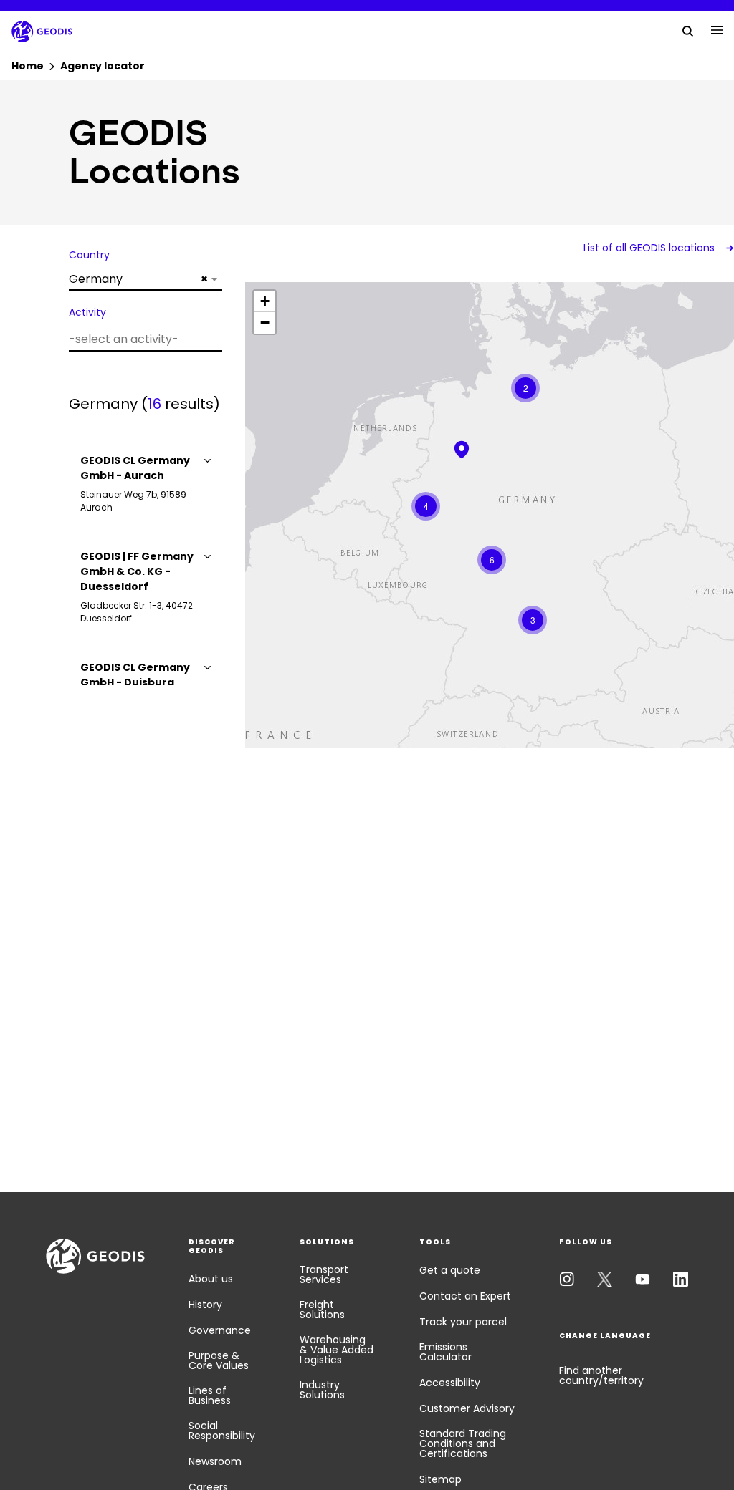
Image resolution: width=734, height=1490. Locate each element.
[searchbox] (144, 339)
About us (211, 1279)
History (205, 1305)
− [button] (265, 323)
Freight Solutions (322, 1310)
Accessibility (449, 1383)
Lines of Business (210, 1395)
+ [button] (265, 301)
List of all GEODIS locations (650, 248)
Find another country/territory (601, 1375)
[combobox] (145, 279)
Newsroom (215, 1461)
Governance (220, 1330)
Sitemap (440, 1479)
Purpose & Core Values (219, 1360)
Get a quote (449, 1270)
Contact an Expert (465, 1296)
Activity (87, 312)
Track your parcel (463, 1322)
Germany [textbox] (138, 279)
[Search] (688, 30)
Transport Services (324, 1274)
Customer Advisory (467, 1408)
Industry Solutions (322, 1390)
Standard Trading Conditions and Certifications (462, 1443)
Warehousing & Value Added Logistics (336, 1350)
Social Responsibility (222, 1431)
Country (89, 255)
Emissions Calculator (445, 1352)
